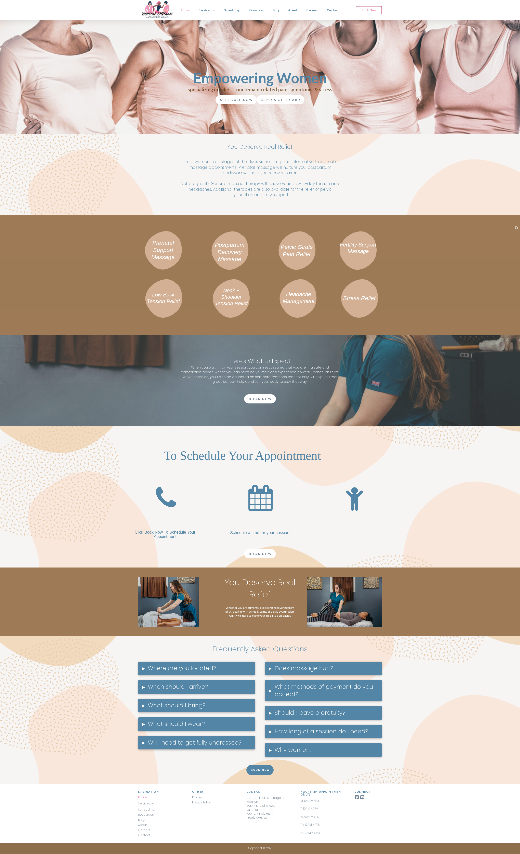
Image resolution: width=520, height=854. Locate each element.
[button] (196, 668)
